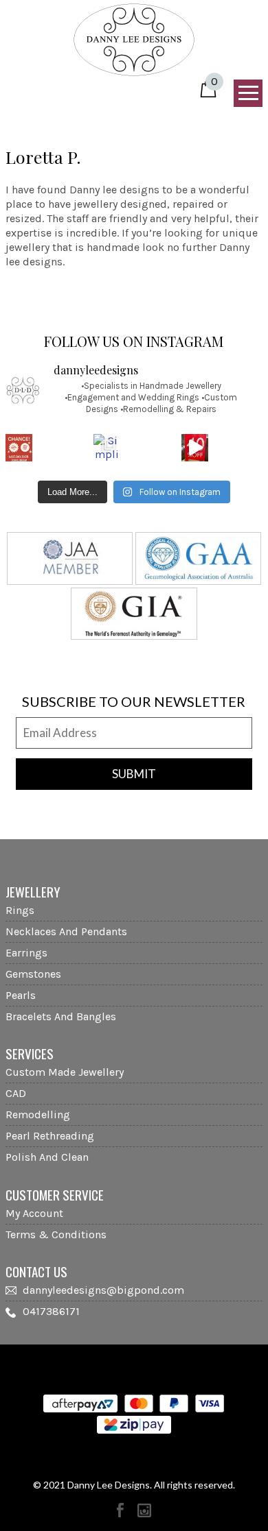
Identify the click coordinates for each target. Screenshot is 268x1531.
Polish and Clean (47, 1157)
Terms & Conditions (56, 1234)
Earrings (26, 952)
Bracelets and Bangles (60, 1016)
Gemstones (33, 973)
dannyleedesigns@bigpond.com (103, 1290)
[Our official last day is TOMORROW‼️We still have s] (18, 447)
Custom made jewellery (64, 1071)
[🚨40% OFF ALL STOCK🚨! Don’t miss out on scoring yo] (194, 447)
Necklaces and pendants (66, 931)
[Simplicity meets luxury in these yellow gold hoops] (106, 447)
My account (34, 1213)
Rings (19, 910)
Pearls (20, 995)
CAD (15, 1093)
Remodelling (37, 1114)
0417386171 (51, 1311)
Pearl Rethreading (49, 1135)
